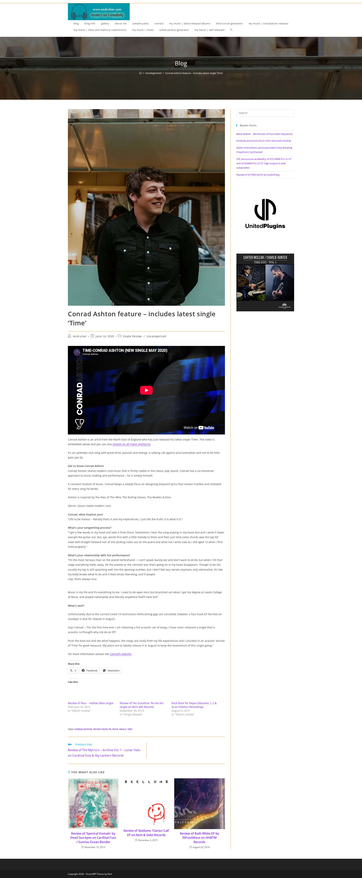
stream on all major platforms (131, 444)
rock (115, 729)
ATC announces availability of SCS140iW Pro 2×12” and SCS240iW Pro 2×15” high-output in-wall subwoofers (264, 163)
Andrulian (80, 336)
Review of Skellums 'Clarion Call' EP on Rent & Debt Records (146, 833)
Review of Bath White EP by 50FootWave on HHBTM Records (199, 837)
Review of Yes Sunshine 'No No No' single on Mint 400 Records (142, 705)
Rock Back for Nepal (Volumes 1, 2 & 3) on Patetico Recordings (194, 705)
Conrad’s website (120, 654)
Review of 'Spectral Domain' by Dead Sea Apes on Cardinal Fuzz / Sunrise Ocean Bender (93, 837)
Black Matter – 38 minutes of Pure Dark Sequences (264, 134)
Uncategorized (156, 336)
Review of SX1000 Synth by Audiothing (257, 174)
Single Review (132, 336)
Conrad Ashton (83, 729)
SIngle (122, 729)
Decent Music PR (102, 729)
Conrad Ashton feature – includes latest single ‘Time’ (194, 73)
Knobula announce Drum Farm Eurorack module (263, 140)
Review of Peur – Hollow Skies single (90, 703)
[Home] (140, 73)
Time (129, 729)
